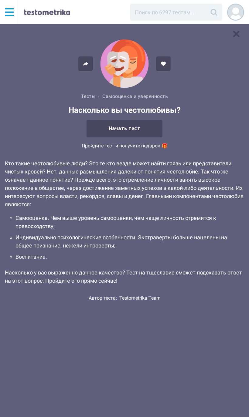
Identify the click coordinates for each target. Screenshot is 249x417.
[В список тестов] (236, 34)
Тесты (88, 96)
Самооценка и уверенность (135, 96)
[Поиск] (213, 12)
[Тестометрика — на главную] (47, 12)
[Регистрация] (235, 12)
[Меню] (9, 12)
